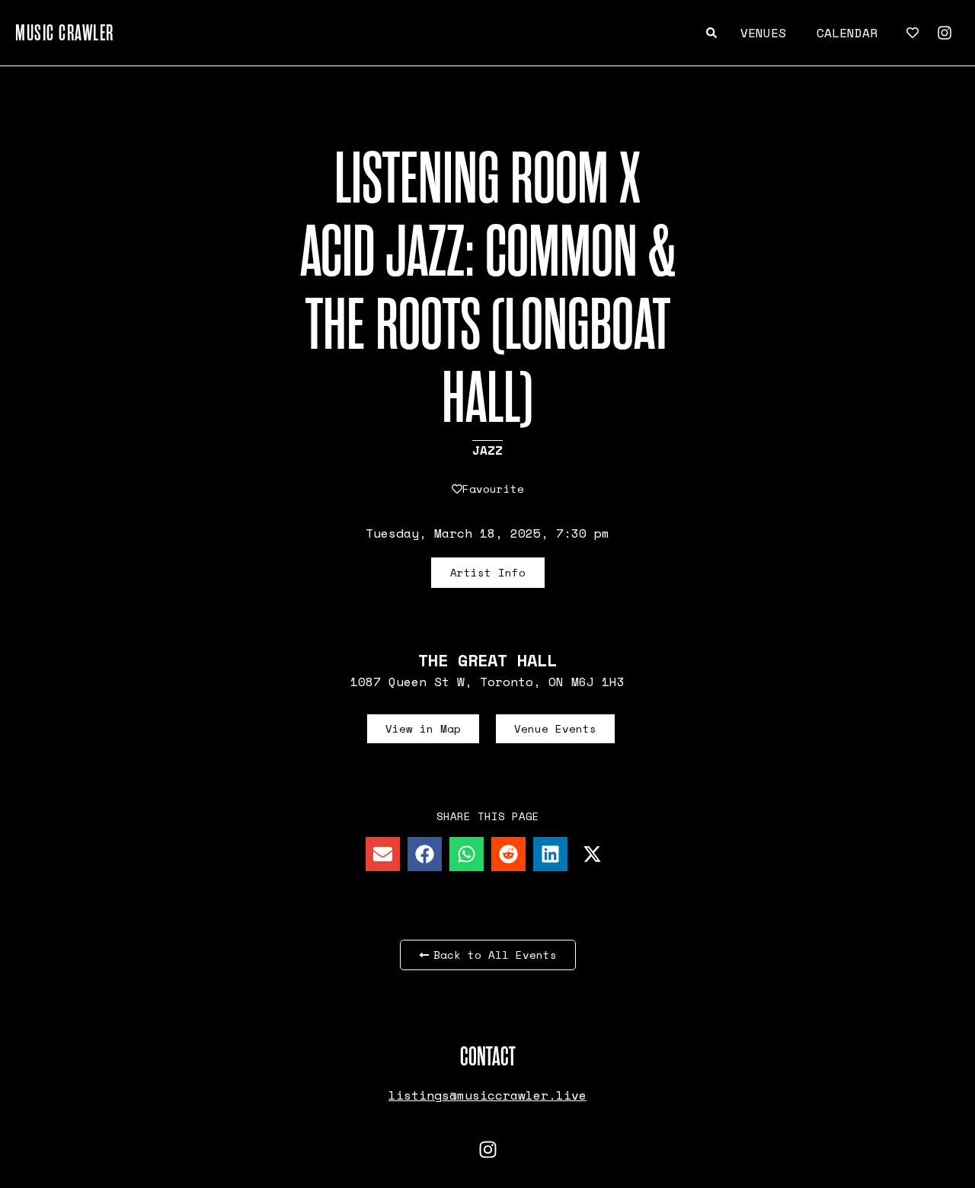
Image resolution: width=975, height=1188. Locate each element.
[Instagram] (944, 33)
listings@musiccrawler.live (487, 1095)
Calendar (847, 33)
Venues (763, 33)
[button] (383, 854)
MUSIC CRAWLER (64, 32)
